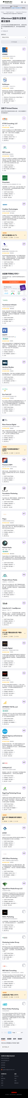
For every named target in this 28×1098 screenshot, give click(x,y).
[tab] (3, 1039)
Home (2, 12)
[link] (22, 2)
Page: (14, 1032)
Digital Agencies (10, 12)
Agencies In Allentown (21, 12)
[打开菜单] (25, 2)
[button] (14, 37)
